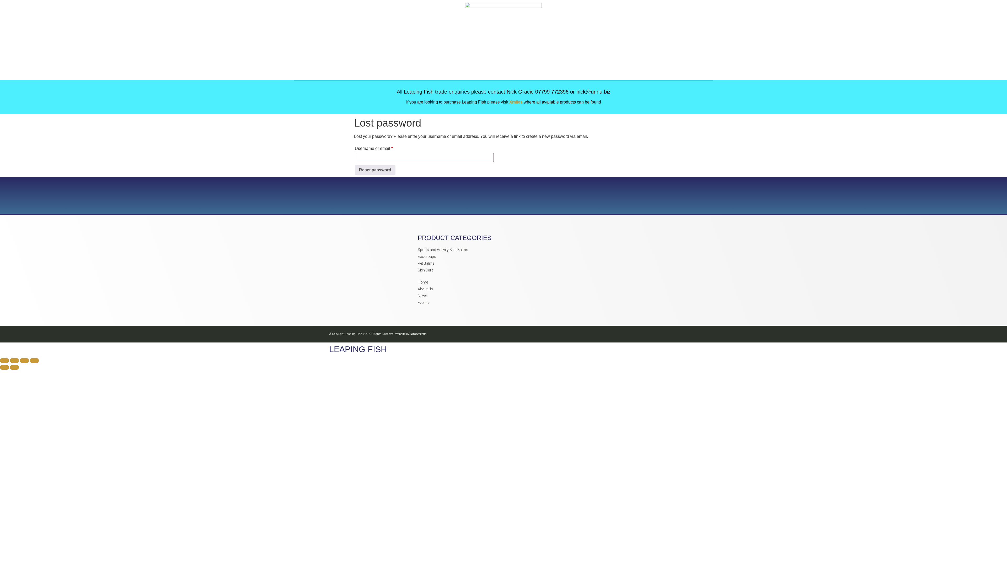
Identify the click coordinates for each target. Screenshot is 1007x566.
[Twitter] (672, 334)
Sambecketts (418, 334)
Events (423, 303)
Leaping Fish (358, 349)
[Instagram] (660, 334)
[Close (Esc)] (34, 360)
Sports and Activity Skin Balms (443, 250)
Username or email (382, 147)
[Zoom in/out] (4, 360)
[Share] (24, 360)
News (422, 296)
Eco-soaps (427, 256)
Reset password (375, 170)
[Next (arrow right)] (14, 367)
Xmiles (516, 102)
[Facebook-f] (649, 334)
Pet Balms (426, 263)
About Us (425, 289)
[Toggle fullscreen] (14, 360)
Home (423, 282)
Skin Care (425, 270)
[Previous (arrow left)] (4, 367)
